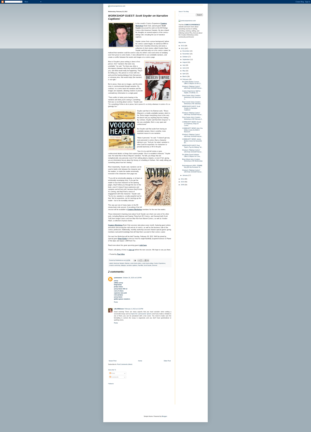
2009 (183, 185)
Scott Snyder (147, 265)
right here (143, 245)
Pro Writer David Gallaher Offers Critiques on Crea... (191, 155)
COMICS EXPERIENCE (192, 25)
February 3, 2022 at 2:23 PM (134, 309)
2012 (183, 48)
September (186, 59)
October (185, 57)
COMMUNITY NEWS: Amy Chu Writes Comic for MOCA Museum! (192, 130)
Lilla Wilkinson (119, 309)
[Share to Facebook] (145, 260)
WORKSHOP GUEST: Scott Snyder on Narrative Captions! (191, 108)
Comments (114, 377)
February (185, 79)
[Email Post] (134, 260)
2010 (183, 182)
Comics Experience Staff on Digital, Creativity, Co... (191, 92)
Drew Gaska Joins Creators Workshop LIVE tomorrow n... (191, 97)
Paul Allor (121, 254)
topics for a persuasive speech (141, 314)
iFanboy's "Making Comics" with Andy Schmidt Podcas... (192, 87)
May (184, 71)
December (186, 51)
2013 (183, 46)
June (184, 68)
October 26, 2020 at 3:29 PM (132, 278)
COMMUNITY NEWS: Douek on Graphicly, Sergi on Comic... (191, 123)
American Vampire (119, 263)
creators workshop (114, 265)
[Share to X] (143, 260)
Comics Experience (159, 263)
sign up (131, 250)
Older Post (167, 361)
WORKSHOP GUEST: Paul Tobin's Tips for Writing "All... (192, 146)
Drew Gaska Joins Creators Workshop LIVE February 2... (192, 118)
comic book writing (147, 263)
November (186, 54)
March (184, 76)
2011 (183, 179)
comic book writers (135, 263)
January (185, 175)
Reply (116, 302)
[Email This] (139, 260)
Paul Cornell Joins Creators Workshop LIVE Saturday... (192, 102)
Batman (127, 263)
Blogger (164, 416)
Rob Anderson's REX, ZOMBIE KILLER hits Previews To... (192, 166)
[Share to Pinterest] (148, 260)
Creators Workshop (134, 209)
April (184, 74)
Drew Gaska (122, 239)
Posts (113, 373)
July (184, 65)
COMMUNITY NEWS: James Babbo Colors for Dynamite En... (192, 141)
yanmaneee (118, 278)
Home (140, 361)
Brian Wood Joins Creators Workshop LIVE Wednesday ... (192, 161)
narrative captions (132, 265)
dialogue (123, 265)
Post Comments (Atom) (124, 364)
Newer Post (112, 361)
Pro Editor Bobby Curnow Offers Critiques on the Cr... (192, 82)
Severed (154, 265)
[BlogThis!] (141, 260)
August (184, 62)
